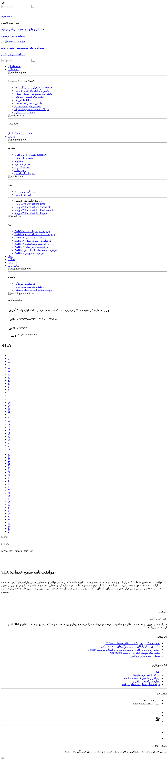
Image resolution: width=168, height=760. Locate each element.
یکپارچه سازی (22, 164)
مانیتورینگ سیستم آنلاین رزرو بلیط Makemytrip (135, 652)
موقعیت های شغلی (33, 290)
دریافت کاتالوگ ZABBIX (21, 133)
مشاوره (18, 161)
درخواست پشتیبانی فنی (32, 231)
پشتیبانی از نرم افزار (30, 154)
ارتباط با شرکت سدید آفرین (29, 286)
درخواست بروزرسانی (31, 247)
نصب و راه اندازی (23, 157)
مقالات (11, 259)
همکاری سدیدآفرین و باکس (145, 656)
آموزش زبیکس (22, 194)
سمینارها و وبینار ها (24, 191)
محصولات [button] (13, 69)
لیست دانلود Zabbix (24, 112)
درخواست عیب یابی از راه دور (35, 250)
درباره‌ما (12, 262)
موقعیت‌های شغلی (140, 684)
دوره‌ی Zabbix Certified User (29, 203)
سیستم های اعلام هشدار (27, 106)
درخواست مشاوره (29, 237)
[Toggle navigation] (2, 42)
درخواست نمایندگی (24, 283)
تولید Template (22, 167)
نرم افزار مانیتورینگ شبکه (33, 87)
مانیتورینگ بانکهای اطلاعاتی (29, 96)
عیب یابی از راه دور (24, 173)
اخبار (10, 256)
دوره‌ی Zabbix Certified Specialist (32, 207)
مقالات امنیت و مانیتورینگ (146, 675)
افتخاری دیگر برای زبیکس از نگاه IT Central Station (132, 643)
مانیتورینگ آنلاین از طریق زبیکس (32, 90)
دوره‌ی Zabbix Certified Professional (33, 210)
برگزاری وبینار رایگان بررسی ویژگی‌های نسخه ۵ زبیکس (130, 646)
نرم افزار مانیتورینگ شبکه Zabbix (142, 678)
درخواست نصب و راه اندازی (34, 234)
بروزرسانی (20, 170)
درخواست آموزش (29, 253)
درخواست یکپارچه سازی (32, 240)
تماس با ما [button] (13, 265)
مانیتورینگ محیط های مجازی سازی (33, 93)
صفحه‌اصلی (14, 66)
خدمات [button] (12, 136)
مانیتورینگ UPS (22, 100)
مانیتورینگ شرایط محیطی (28, 103)
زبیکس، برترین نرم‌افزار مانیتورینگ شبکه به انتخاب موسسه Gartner (124, 649)
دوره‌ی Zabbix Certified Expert (30, 213)
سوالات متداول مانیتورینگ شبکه (31, 109)
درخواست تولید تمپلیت (31, 243)
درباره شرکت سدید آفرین (146, 681)
